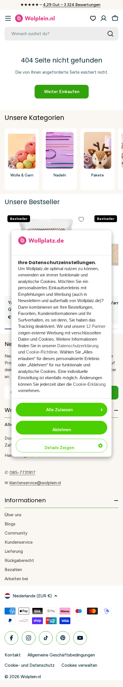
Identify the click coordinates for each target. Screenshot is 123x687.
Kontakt (13, 655)
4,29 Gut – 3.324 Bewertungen (71, 4)
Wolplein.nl (31, 676)
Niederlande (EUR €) (32, 595)
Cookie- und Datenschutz (30, 665)
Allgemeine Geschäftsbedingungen (61, 655)
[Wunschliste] (93, 18)
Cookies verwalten (79, 665)
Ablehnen (61, 429)
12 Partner (96, 326)
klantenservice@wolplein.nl (35, 482)
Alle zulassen (59, 409)
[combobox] (61, 34)
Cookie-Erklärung (89, 383)
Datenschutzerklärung (77, 345)
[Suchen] (110, 33)
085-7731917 (22, 472)
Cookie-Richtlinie (41, 351)
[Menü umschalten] (8, 18)
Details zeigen (59, 447)
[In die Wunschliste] (81, 219)
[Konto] (103, 18)
